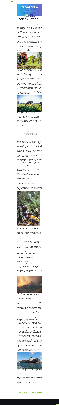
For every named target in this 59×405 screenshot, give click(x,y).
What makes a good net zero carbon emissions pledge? (28, 18)
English (22, 1)
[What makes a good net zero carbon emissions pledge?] (29, 10)
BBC (22, 390)
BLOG (32, 1)
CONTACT (39, 1)
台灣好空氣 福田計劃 (43, 1)
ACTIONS (30, 1)
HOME (25, 1)
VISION (27, 1)
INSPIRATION (35, 1)
